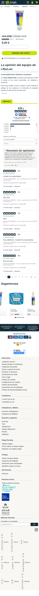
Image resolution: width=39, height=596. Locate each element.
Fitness (4, 432)
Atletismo (5, 434)
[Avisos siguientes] (35, 277)
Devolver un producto (9, 372)
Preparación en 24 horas (6, 327)
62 (31, 277)
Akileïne (25, 6)
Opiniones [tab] (6, 101)
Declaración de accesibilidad (12, 387)
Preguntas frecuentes (9, 367)
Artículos (5, 474)
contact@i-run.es (8, 402)
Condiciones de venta (10, 374)
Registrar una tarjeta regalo (12, 449)
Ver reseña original (8, 186)
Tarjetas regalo (7, 444)
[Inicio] (2, 6)
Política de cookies (8, 380)
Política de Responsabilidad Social (14, 390)
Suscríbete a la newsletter (9, 521)
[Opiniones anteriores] (5, 276)
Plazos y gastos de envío (11, 369)
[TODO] (25, 162)
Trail (3, 424)
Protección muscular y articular (17, 6)
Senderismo (6, 427)
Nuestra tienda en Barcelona (12, 364)
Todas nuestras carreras (10, 483)
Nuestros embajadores (10, 411)
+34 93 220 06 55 (8, 399)
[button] (15, 47)
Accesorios (8, 6)
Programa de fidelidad (10, 461)
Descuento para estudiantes (12, 463)
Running (5, 421)
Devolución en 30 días (19, 327)
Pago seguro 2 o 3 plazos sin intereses (32, 328)
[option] (19, 20)
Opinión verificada (9, 173)
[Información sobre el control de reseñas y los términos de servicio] (29, 117)
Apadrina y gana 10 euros (11, 466)
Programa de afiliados (10, 414)
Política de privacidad (9, 385)
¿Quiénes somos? (8, 362)
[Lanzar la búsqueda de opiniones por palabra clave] (36, 143)
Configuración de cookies (11, 382)
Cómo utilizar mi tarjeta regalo (12, 446)
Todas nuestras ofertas (10, 458)
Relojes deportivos (8, 429)
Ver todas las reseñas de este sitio (21, 120)
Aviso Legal (6, 377)
